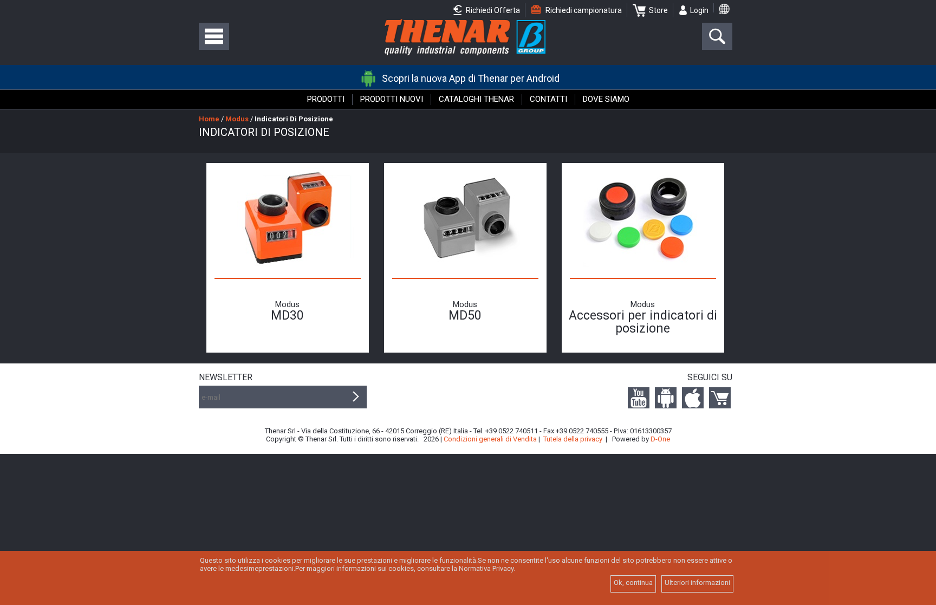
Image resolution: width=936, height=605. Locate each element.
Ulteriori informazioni (697, 582)
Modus (237, 119)
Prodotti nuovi (391, 99)
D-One (660, 439)
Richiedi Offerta (492, 10)
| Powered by (638, 439)
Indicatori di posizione (294, 119)
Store (658, 10)
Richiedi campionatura (583, 10)
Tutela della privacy (572, 439)
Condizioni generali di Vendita (490, 439)
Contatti (548, 99)
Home (209, 119)
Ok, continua (633, 582)
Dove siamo (606, 99)
